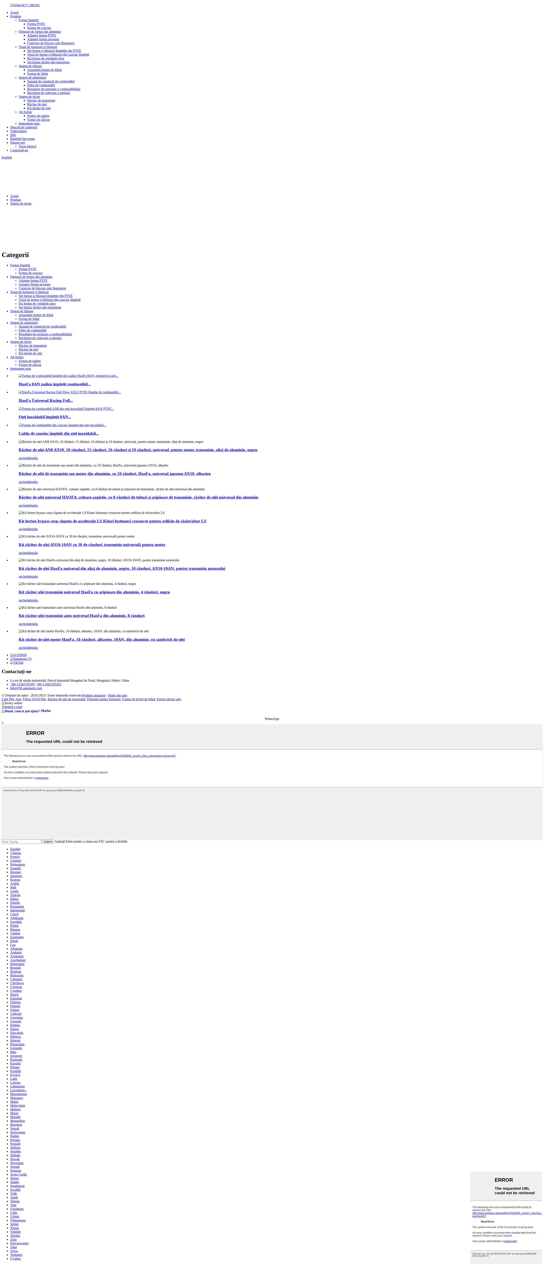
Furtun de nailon (38, 116)
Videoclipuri (18, 131)
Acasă (14, 12)
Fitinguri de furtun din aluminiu (40, 31)
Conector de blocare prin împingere (51, 43)
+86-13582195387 (22, 684)
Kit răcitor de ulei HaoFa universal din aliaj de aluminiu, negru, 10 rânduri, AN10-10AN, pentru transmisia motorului (122, 568)
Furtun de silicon (38, 119)
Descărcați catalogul (23, 127)
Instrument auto (29, 123)
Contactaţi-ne (19, 150)
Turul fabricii (27, 146)
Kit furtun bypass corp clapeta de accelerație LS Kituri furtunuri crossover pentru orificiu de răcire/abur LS (112, 521)
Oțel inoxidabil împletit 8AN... (45, 417)
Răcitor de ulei (37, 104)
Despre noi (17, 142)
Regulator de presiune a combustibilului (53, 89)
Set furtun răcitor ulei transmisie (48, 62)
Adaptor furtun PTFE (41, 35)
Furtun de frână (37, 73)
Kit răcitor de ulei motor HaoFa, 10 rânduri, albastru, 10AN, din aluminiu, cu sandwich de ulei (102, 639)
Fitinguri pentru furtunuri (103, 699)
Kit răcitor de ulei (39, 108)
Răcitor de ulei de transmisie (66, 699)
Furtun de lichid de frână (138, 699)
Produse (15, 16)
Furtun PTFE (36, 24)
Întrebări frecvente (22, 139)
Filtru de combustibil (41, 85)
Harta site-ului (117, 695)
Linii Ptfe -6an (11, 699)
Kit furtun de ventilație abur (45, 58)
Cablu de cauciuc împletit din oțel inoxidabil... (59, 433)
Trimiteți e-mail (12, 707)
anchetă (24, 458)
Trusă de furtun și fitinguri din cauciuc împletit (58, 54)
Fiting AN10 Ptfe (34, 699)
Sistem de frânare (30, 66)
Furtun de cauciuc (39, 28)
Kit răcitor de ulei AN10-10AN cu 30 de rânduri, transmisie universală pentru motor (92, 544)
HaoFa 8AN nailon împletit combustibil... (55, 384)
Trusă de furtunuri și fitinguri (38, 47)
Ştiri (13, 135)
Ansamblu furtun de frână (44, 70)
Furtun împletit (28, 20)
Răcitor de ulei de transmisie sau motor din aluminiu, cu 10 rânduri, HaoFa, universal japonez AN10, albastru (115, 473)
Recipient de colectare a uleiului (48, 93)
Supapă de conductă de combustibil (51, 81)
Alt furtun (25, 112)
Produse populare (93, 695)
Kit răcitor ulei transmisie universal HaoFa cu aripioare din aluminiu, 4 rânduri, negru (94, 592)
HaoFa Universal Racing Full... (46, 400)
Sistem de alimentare (32, 77)
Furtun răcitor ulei (169, 699)
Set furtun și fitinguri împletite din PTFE (54, 51)
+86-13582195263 (48, 684)
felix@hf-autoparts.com (26, 688)
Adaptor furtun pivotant (43, 39)
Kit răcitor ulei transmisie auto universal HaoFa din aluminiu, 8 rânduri (81, 615)
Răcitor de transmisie (41, 100)
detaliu (33, 458)
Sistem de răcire (29, 96)
